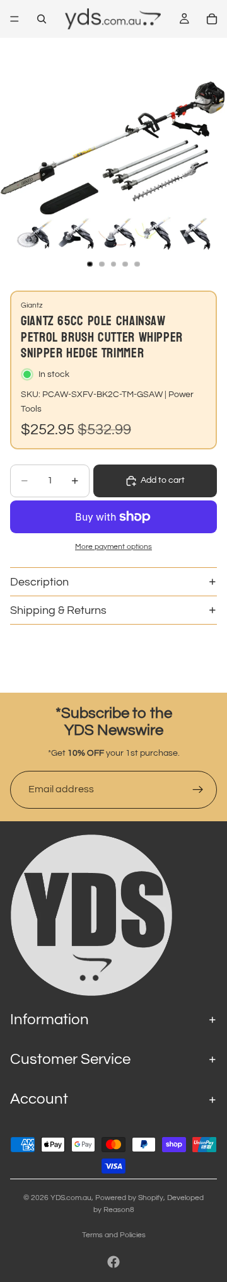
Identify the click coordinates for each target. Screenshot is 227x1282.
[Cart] (212, 19)
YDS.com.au (70, 1198)
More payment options (113, 546)
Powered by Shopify (129, 1198)
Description (39, 582)
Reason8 (118, 1210)
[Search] (41, 19)
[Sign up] (198, 790)
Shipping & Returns (58, 610)
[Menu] (14, 18)
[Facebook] (113, 1261)
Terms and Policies (114, 1235)
